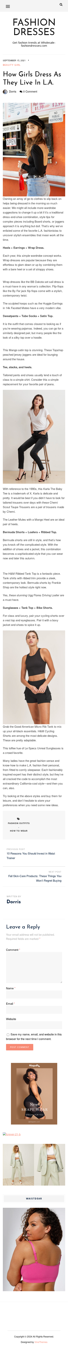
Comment (13, 950)
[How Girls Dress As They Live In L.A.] (34, 150)
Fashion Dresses (34, 28)
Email (10, 1003)
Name (10, 988)
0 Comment (30, 91)
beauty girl (12, 65)
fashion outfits (19, 823)
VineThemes (40, 1342)
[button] (8, 6)
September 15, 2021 (14, 60)
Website (11, 1019)
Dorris (12, 91)
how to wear (19, 830)
